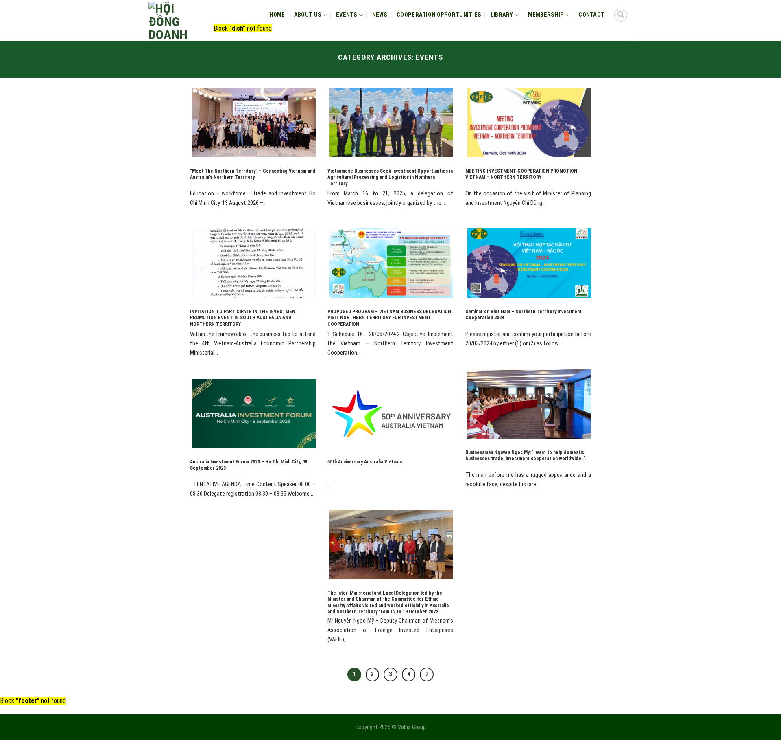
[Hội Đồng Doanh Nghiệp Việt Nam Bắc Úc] (172, 20)
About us (307, 14)
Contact (591, 14)
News (380, 14)
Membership (546, 14)
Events (347, 14)
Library (502, 14)
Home (277, 14)
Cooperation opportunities (439, 14)
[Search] (620, 15)
